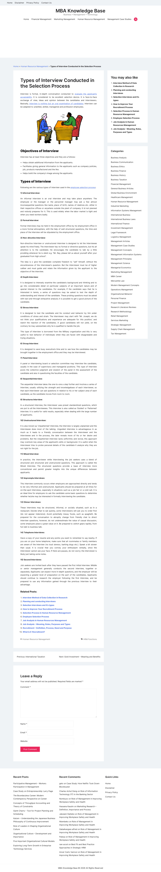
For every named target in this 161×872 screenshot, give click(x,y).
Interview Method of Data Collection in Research (45, 597)
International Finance (120, 223)
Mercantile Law (117, 281)
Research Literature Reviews (123, 307)
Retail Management (119, 316)
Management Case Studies (119, 19)
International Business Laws (123, 219)
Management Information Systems (126, 254)
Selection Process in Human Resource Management (47, 613)
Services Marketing (119, 320)
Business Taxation (119, 179)
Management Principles (121, 259)
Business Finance (118, 171)
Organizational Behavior (121, 294)
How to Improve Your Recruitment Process (42, 609)
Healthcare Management (122, 197)
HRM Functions (90, 639)
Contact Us (46, 3)
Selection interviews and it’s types (38, 605)
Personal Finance (118, 298)
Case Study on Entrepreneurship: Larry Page (33, 791)
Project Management (120, 303)
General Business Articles (122, 188)
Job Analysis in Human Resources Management (45, 620)
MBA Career (116, 276)
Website (23, 741)
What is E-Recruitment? (34, 632)
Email (23, 732)
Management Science (120, 263)
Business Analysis (118, 157)
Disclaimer (19, 3)
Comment (25, 687)
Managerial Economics (121, 267)
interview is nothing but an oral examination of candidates (56, 103)
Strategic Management (121, 325)
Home (9, 3)
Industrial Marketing (120, 206)
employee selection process (82, 187)
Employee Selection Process (36, 616)
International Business (120, 215)
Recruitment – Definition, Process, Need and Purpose (47, 628)
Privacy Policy (32, 3)
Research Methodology (121, 311)
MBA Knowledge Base (80, 11)
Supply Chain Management (123, 329)
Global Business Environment (124, 193)
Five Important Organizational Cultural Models (34, 841)
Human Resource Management (91, 19)
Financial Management (41, 19)
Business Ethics (118, 166)
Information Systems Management (126, 210)
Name (23, 724)
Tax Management (118, 333)
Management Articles (120, 241)
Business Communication (122, 162)
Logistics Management (121, 237)
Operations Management (122, 289)
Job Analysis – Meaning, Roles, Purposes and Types (46, 624)
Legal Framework (118, 232)
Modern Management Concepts (125, 285)
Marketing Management (64, 19)
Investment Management (122, 228)
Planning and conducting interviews (39, 601)
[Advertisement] (80, 41)
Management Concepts (121, 250)
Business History (118, 175)
